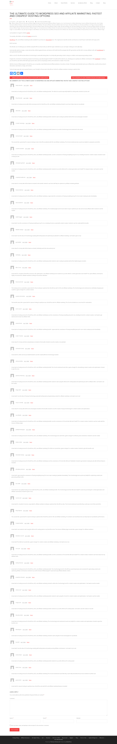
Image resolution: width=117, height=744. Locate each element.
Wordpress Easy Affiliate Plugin (78, 28)
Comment (12, 698)
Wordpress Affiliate (47, 24)
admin (14, 21)
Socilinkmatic (100, 50)
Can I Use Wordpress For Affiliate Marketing (71, 23)
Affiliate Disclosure (25, 737)
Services (73, 3)
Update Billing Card (93, 737)
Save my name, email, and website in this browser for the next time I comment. (30, 725)
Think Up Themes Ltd (55, 741)
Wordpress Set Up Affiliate (48, 29)
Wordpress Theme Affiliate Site (61, 29)
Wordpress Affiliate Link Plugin (87, 24)
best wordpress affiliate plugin (44, 21)
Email (45, 718)
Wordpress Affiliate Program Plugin (52, 26)
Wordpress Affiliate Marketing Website (23, 26)
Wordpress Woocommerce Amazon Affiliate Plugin (92, 29)
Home (49, 3)
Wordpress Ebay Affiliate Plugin (93, 28)
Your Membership (58, 739)
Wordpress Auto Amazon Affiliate (63, 28)
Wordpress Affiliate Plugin (38, 26)
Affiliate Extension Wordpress (22, 23)
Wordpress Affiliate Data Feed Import (60, 24)
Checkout (48, 737)
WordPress (12, 40)
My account (64, 737)
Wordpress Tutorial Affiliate (75, 29)
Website (78, 718)
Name (11, 718)
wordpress (25, 24)
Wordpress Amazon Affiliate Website (47, 28)
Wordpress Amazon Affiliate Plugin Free (30, 28)
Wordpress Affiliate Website (93, 26)
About (55, 3)
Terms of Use (83, 737)
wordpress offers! (82, 3)
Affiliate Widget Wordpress (35, 23)
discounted (48, 40)
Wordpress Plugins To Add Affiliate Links (33, 29)
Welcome (102, 737)
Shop (104, 3)
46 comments (31, 21)
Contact (98, 3)
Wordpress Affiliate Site (66, 26)
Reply (31, 85)
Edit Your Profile (56, 737)
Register (71, 737)
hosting (29, 36)
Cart (43, 737)
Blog (91, 3)
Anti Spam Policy (35, 737)
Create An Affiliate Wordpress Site (88, 23)
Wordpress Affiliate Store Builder (79, 26)
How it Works (64, 3)
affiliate (13, 23)
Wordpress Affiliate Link (74, 24)
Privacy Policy (16, 737)
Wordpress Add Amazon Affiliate (35, 24)
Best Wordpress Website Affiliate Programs (51, 23)
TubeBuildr (97, 59)
